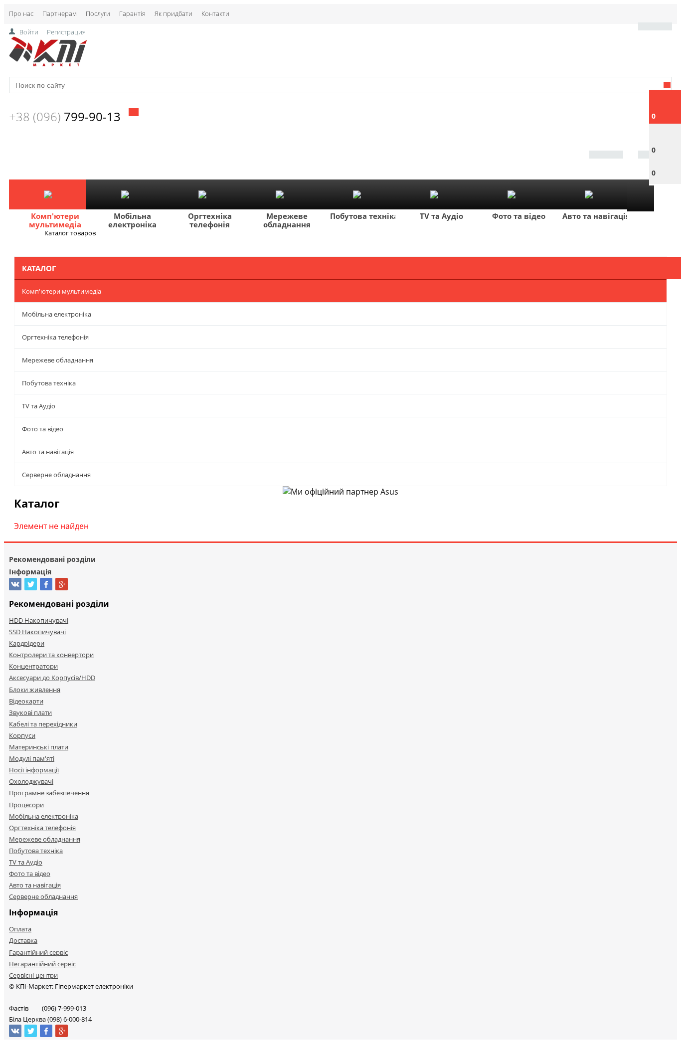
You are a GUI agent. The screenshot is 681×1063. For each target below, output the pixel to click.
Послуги (98, 13)
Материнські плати (38, 746)
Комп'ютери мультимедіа (55, 220)
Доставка (23, 940)
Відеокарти (26, 701)
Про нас (21, 13)
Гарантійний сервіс (38, 952)
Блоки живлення (34, 689)
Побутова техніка (364, 216)
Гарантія (132, 13)
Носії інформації (34, 769)
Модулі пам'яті (31, 758)
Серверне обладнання (56, 474)
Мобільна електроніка (132, 220)
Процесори (26, 804)
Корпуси (22, 735)
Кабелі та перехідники (43, 723)
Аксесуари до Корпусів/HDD (52, 677)
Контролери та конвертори (51, 654)
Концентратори (33, 666)
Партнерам (59, 13)
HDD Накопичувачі (38, 620)
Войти (28, 31)
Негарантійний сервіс (42, 963)
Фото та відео (518, 216)
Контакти (215, 13)
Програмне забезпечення (49, 792)
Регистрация (66, 31)
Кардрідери (26, 643)
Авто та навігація (596, 216)
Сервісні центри (33, 975)
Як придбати (173, 13)
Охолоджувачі (31, 781)
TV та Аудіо (441, 216)
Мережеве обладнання (287, 220)
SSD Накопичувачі (37, 631)
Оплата (20, 928)
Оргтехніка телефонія (210, 220)
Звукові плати (30, 712)
